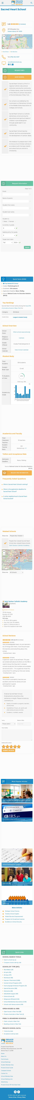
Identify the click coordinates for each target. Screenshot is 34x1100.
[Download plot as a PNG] (30, 384)
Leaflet (22, 48)
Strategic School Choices (12, 911)
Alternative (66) (8, 991)
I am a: (3, 720)
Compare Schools (6, 1071)
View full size (6, 52)
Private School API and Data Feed (10, 1085)
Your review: (5, 728)
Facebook (18, 1091)
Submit (27, 247)
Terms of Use (12, 1097)
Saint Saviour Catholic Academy (19, 545)
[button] (17, 40)
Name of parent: (8, 198)
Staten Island (12, 31)
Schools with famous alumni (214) (13, 1005)
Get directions (14, 52)
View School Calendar (21, 350)
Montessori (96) (8, 978)
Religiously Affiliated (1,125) (11, 999)
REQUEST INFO (19, 70)
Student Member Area (7, 1065)
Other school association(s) (21, 332)
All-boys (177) (7, 975)
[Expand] (4, 557)
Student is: (6, 219)
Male (5, 221)
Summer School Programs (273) (12, 983)
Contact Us (4, 1073)
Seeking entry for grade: (10, 232)
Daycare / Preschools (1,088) (12, 980)
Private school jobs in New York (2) (14, 1014)
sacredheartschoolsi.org (14, 62)
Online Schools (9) (9, 997)
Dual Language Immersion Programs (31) (15, 986)
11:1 (25, 448)
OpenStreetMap (29, 48)
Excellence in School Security (13, 922)
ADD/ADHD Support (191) (11, 994)
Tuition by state (8, 1031)
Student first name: (9, 205)
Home (2, 1054)
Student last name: (8, 212)
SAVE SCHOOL (19, 77)
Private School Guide (7, 1068)
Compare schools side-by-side (12, 963)
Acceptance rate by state (11, 1034)
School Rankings (5, 1062)
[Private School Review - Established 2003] (17, 3)
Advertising (4, 1082)
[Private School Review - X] (15, 1091)
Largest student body (20, 317)
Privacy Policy (21, 1097)
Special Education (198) (10, 988)
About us (3, 1056)
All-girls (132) (7, 972)
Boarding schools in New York (12, 1024)
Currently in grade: (8, 225)
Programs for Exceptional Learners (15, 919)
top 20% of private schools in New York (16, 307)
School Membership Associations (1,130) (15, 1002)
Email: (4, 191)
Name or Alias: (20, 720)
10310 (20, 31)
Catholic (21, 338)
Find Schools (4, 1059)
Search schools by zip (10, 960)
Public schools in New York (11, 1021)
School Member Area (7, 1076)
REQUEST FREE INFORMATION (19, 473)
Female (11, 221)
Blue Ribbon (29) (8, 970)
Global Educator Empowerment (14, 916)
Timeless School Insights (12, 914)
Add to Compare (9, 610)
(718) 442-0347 (14, 57)
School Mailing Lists (7, 1079)
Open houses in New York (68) (12, 1012)
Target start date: (8, 239)
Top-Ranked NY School (11, 283)
